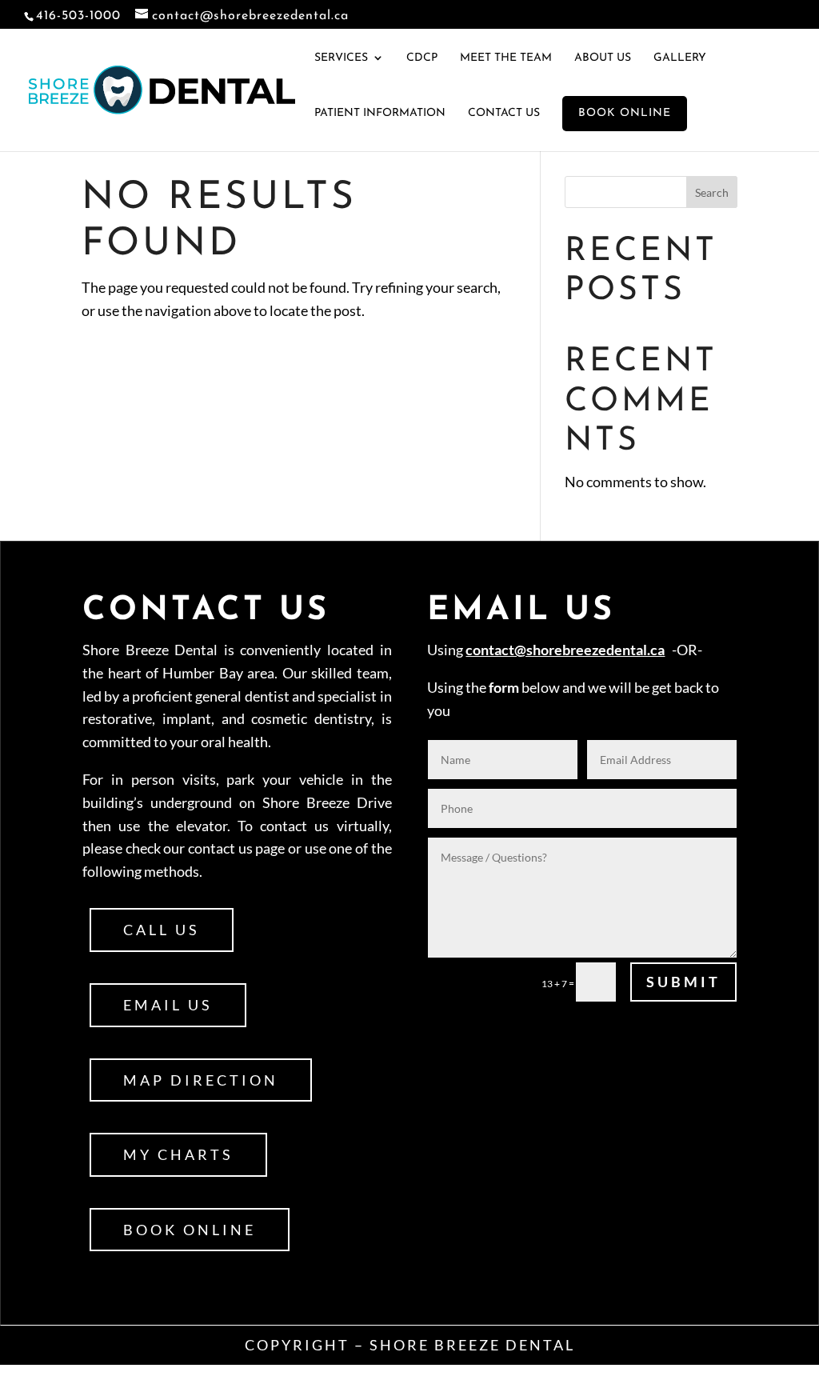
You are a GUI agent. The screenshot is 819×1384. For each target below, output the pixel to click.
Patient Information (379, 113)
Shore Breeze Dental (472, 1345)
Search (712, 192)
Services (341, 58)
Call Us (161, 929)
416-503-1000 (78, 16)
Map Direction (200, 1080)
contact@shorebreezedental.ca (565, 649)
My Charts (178, 1154)
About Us (602, 58)
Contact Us (504, 113)
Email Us (168, 1005)
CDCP (421, 58)
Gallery (679, 58)
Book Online (189, 1229)
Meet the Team (506, 58)
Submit (683, 981)
